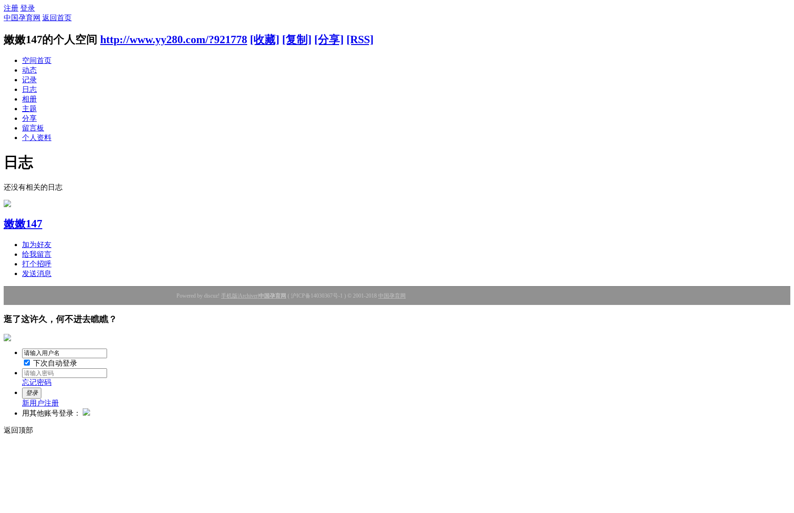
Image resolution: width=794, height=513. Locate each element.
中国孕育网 (22, 18)
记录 (29, 80)
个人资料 (36, 137)
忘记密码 (36, 382)
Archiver (248, 296)
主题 (29, 109)
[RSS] (360, 39)
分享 (29, 118)
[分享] (329, 39)
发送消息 (36, 273)
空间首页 (36, 60)
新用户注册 (40, 403)
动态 (29, 70)
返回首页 (57, 18)
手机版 (229, 296)
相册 (29, 99)
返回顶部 (18, 430)
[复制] (297, 39)
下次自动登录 (54, 363)
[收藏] (264, 39)
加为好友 (36, 244)
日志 (29, 89)
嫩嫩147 (23, 224)
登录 (27, 8)
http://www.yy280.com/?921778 (173, 39)
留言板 (33, 128)
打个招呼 (36, 264)
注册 (11, 8)
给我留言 (36, 254)
